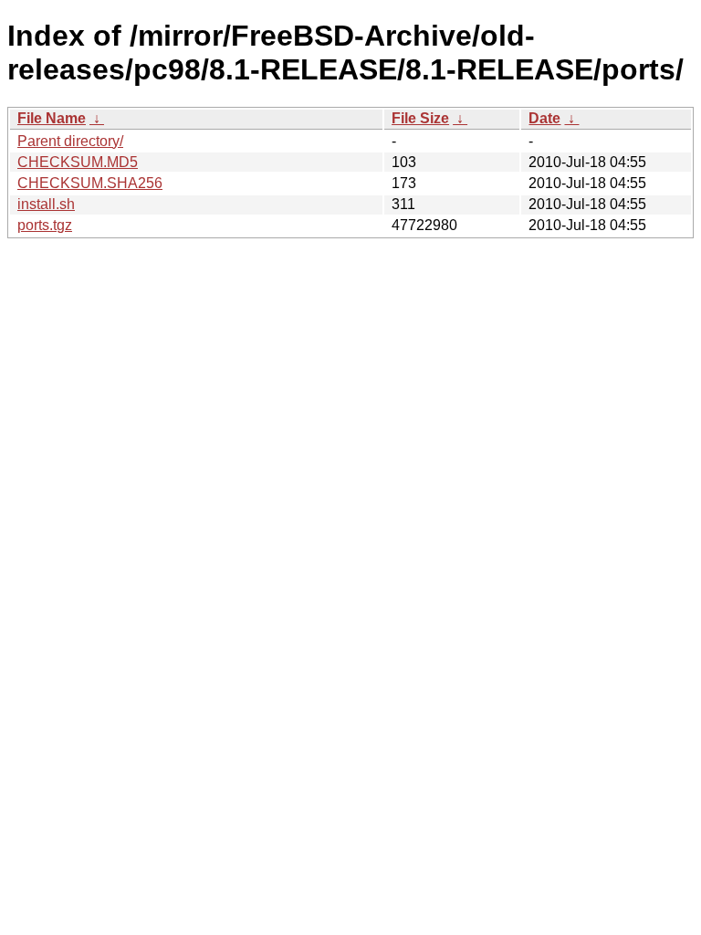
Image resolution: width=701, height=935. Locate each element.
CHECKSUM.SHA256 (89, 183)
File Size (420, 118)
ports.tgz (44, 225)
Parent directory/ (70, 141)
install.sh (46, 204)
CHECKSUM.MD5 (77, 162)
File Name (51, 118)
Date (544, 118)
